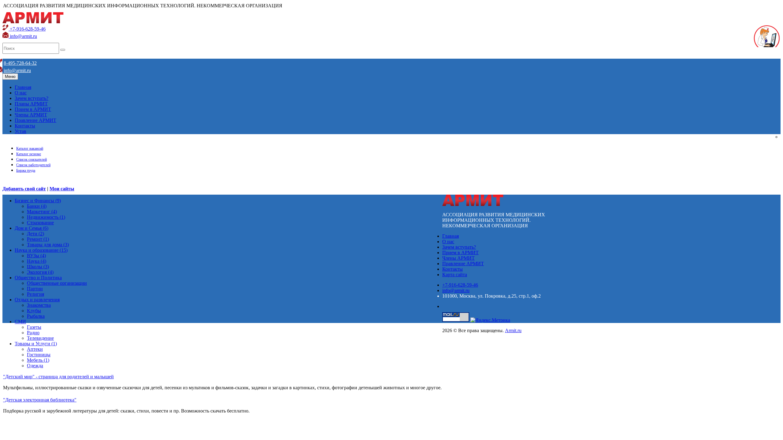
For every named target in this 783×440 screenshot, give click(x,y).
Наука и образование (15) (41, 250)
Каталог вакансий (29, 148)
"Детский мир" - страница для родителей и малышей (58, 376)
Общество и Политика (38, 277)
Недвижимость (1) (46, 217)
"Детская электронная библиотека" (39, 399)
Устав (20, 131)
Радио (33, 332)
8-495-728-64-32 (20, 63)
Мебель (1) (38, 360)
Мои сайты (62, 188)
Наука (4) (36, 261)
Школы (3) (38, 266)
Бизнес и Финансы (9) (38, 200)
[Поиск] (62, 50)
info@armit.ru (23, 36)
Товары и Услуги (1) (36, 343)
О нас (21, 92)
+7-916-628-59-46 (27, 28)
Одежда (35, 365)
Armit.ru (513, 330)
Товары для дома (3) (48, 244)
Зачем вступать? (31, 98)
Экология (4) (40, 272)
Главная (23, 87)
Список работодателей (33, 165)
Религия (35, 294)
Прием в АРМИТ (33, 109)
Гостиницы (38, 354)
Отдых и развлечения (37, 299)
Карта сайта (454, 274)
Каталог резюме (28, 154)
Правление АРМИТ (35, 120)
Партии (35, 288)
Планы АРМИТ (31, 103)
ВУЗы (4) (36, 255)
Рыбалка (36, 316)
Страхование (40, 222)
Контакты (25, 125)
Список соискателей (31, 159)
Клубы (34, 310)
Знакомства (39, 305)
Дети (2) (35, 233)
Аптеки (35, 349)
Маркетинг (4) (42, 211)
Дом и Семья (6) (31, 228)
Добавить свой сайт (24, 188)
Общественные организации (57, 283)
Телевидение (40, 338)
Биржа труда (25, 170)
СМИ (20, 321)
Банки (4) (36, 206)
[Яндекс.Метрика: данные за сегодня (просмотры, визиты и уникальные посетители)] (490, 320)
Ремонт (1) (38, 239)
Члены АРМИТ (31, 114)
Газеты (34, 327)
